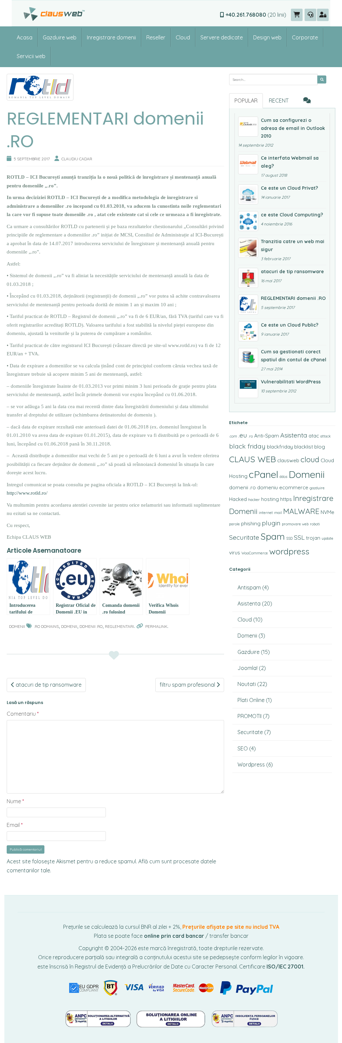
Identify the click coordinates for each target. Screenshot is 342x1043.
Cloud (183, 37)
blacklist (303, 447)
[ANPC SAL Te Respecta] (98, 1018)
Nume (15, 801)
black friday (247, 446)
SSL (299, 537)
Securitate (244, 537)
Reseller (155, 37)
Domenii (17, 626)
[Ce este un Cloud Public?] (248, 331)
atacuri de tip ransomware (47, 684)
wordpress (289, 551)
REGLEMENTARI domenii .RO (293, 298)
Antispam (249, 587)
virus (234, 552)
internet (266, 512)
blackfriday (280, 447)
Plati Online (251, 700)
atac (314, 435)
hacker (254, 499)
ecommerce (293, 487)
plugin (271, 523)
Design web (267, 37)
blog (319, 447)
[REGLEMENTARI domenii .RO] (248, 305)
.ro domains (46, 626)
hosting (270, 499)
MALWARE (301, 511)
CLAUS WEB (252, 459)
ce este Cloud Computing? (292, 215)
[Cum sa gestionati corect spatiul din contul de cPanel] (248, 358)
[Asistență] (310, 15)
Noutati (246, 684)
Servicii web (31, 56)
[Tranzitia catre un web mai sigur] (248, 248)
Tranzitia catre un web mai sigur (292, 245)
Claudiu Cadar (76, 158)
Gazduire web (59, 37)
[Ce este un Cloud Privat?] (248, 194)
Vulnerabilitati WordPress (291, 382)
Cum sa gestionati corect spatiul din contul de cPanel (293, 356)
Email (15, 825)
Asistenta (293, 435)
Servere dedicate (221, 37)
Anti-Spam (266, 435)
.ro (250, 436)
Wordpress (251, 764)
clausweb (288, 460)
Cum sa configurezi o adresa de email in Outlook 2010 (293, 128)
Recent (279, 100)
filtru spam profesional (188, 684)
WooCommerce (254, 553)
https (286, 499)
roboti (315, 524)
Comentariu (23, 713)
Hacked (238, 499)
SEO (242, 748)
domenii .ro (91, 626)
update (327, 538)
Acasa (24, 37)
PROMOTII (249, 716)
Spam (273, 536)
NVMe (327, 512)
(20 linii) (255, 14)
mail (278, 512)
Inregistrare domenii (111, 37)
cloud (310, 459)
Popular (246, 100)
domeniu (267, 487)
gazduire (317, 488)
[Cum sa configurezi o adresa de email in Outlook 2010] (248, 127)
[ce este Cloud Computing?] (248, 221)
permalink (156, 626)
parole (234, 524)
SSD (289, 538)
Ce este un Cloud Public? (289, 325)
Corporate (305, 37)
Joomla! (247, 668)
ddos (283, 476)
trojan (313, 538)
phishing (251, 523)
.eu (242, 435)
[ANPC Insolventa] (244, 1018)
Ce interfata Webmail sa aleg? (290, 162)
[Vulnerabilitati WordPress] (248, 388)
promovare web (295, 524)
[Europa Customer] (171, 1018)
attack (325, 436)
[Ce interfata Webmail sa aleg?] (248, 164)
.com (233, 436)
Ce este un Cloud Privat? (289, 188)
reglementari (119, 626)
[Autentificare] (323, 15)
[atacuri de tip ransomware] (248, 278)
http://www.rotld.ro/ (27, 493)
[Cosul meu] (297, 15)
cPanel (263, 474)
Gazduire (248, 652)
